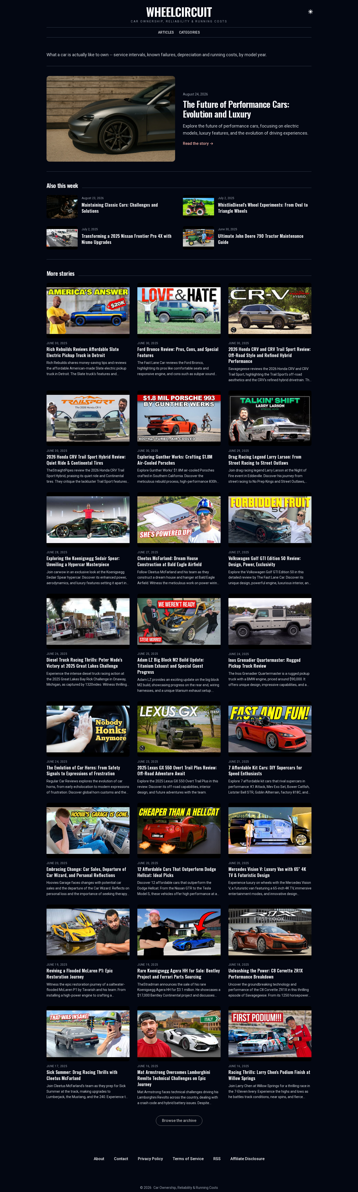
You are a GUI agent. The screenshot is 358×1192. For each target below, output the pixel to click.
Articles (166, 32)
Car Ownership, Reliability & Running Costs (185, 1188)
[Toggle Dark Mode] (310, 12)
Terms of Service (188, 1158)
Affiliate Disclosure (247, 1158)
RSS (217, 1158)
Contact (121, 1158)
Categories (189, 32)
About (99, 1158)
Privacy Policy (150, 1158)
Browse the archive (179, 1120)
